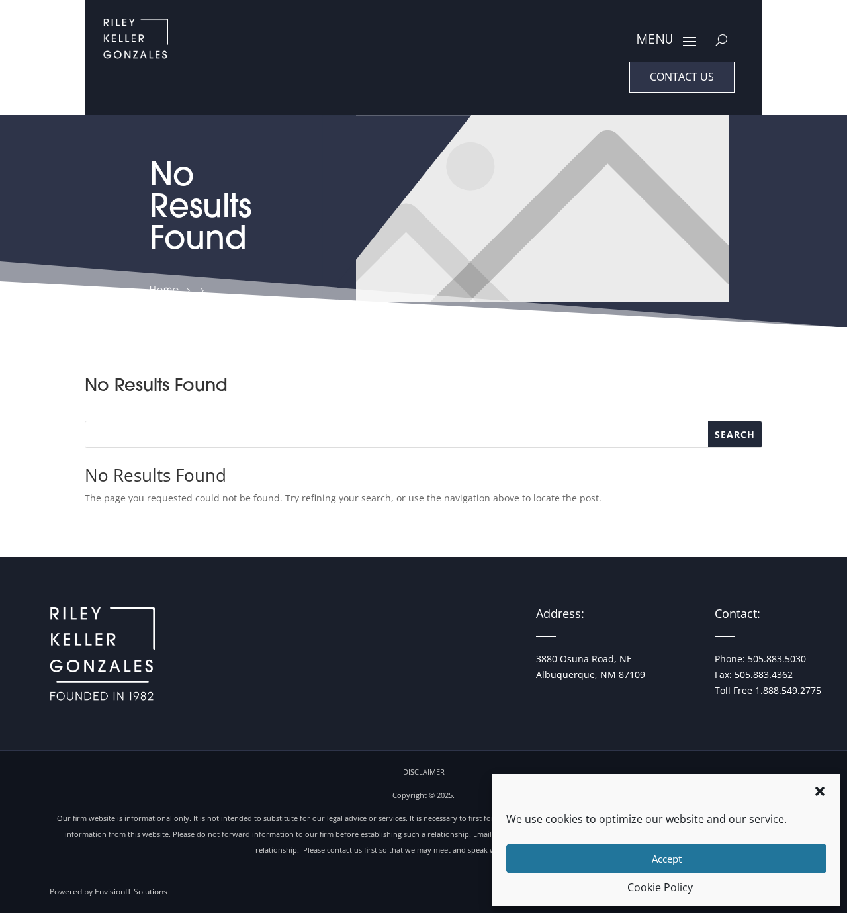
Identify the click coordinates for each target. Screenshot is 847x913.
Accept (667, 858)
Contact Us (682, 76)
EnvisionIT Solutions (131, 891)
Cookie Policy (660, 887)
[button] (819, 791)
